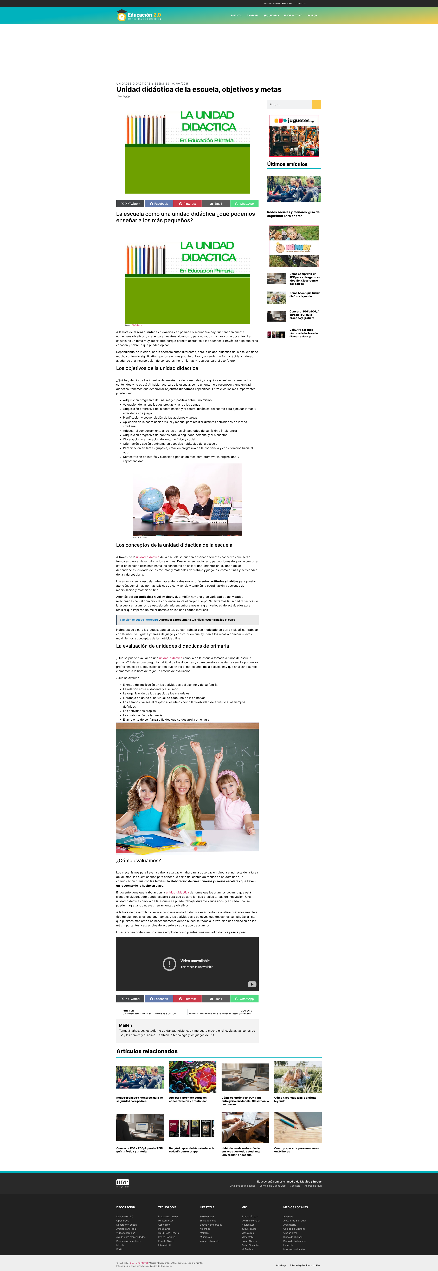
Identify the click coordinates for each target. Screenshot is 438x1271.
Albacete (288, 1216)
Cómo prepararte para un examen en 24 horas (296, 1149)
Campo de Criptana (294, 1228)
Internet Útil (164, 1245)
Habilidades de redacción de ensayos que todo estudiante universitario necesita (241, 1151)
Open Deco (122, 1220)
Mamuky (204, 1232)
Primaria (253, 15)
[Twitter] (318, 3)
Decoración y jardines (128, 1241)
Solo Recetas (207, 1216)
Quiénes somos (272, 3)
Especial (313, 15)
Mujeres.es (206, 1236)
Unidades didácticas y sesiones (142, 83)
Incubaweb (164, 1228)
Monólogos (248, 1232)
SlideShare (137, 325)
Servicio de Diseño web (273, 1185)
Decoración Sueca (126, 1224)
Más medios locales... (295, 1249)
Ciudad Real (290, 1232)
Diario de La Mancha (294, 1241)
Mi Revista (247, 1249)
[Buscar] (316, 104)
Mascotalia (248, 1236)
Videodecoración (125, 1232)
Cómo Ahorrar (249, 1241)
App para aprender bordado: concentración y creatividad (188, 1099)
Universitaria (293, 15)
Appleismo (164, 1224)
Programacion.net (168, 1216)
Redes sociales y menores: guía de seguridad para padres (293, 214)
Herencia (288, 1245)
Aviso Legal (281, 1265)
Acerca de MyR (313, 1185)
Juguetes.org (249, 1228)
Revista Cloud (165, 1241)
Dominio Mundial (251, 1220)
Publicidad (287, 3)
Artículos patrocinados (242, 1185)
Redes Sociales (166, 1236)
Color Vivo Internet (139, 1263)
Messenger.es (165, 1220)
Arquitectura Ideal (126, 1228)
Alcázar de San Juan (294, 1220)
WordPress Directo (168, 1232)
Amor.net (205, 1228)
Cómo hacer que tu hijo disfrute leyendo (304, 294)
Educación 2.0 (249, 1216)
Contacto (301, 3)
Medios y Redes (311, 1181)
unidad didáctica (147, 557)
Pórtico (120, 1249)
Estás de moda (208, 1220)
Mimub (120, 1245)
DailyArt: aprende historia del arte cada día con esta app (303, 333)
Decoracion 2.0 (124, 1216)
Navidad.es (248, 1224)
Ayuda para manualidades (130, 1236)
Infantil (236, 15)
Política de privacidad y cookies (305, 1265)
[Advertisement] (219, 50)
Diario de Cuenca (292, 1236)
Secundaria (271, 15)
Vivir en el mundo (209, 1241)
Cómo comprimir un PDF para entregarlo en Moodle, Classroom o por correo (304, 278)
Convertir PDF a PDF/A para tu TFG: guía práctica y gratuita (304, 315)
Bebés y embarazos (211, 1224)
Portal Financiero (251, 1245)
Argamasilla (289, 1224)
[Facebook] (313, 3)
